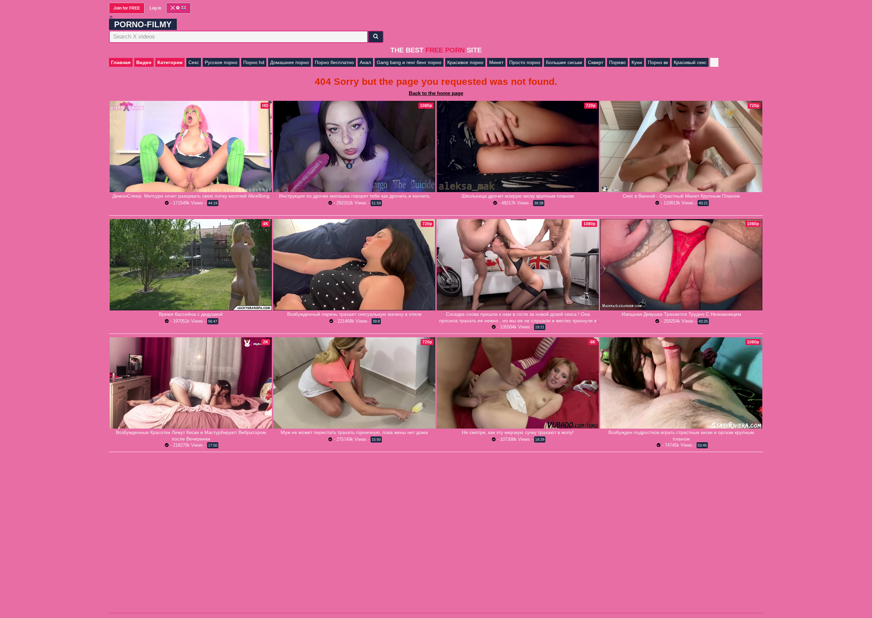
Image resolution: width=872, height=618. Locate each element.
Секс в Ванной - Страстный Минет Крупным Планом (681, 196)
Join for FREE (126, 8)
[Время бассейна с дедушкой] (191, 264)
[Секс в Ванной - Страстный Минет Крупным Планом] (681, 146)
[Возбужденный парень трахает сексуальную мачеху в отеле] (354, 264)
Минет (496, 62)
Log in (155, 8)
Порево (617, 62)
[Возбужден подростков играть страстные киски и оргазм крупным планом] (681, 383)
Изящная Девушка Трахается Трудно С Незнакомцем (681, 314)
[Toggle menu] (111, 17)
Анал (365, 62)
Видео (144, 62)
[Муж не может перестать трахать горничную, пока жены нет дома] (354, 383)
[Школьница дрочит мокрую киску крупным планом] (518, 146)
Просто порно (524, 62)
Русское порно (221, 62)
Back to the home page (436, 93)
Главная (120, 62)
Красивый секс (690, 62)
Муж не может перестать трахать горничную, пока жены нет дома (354, 432)
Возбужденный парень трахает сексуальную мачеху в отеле (354, 314)
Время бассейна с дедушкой (191, 314)
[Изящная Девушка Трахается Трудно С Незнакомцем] (681, 264)
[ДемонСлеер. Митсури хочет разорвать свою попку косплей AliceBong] (191, 146)
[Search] (376, 37)
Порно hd (253, 62)
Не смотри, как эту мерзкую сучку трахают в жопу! (518, 432)
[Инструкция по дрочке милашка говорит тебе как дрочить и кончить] (354, 146)
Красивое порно (465, 62)
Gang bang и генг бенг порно (409, 62)
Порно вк (658, 62)
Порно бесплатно (334, 62)
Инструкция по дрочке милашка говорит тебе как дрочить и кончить (354, 196)
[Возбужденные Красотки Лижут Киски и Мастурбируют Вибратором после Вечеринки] (191, 383)
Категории (170, 62)
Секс (193, 62)
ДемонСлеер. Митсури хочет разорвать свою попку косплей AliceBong (190, 196)
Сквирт (595, 62)
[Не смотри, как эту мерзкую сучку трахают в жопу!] (518, 383)
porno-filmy (143, 24)
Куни (637, 62)
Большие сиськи (564, 62)
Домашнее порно (289, 62)
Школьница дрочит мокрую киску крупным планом (518, 196)
